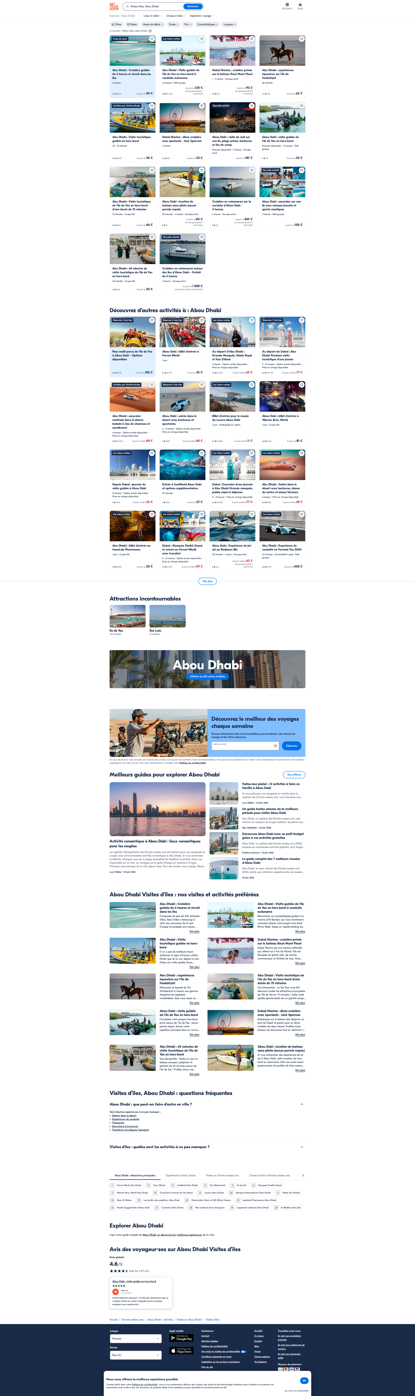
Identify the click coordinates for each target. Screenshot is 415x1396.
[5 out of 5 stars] (141, 1286)
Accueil (114, 1319)
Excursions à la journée (125, 1126)
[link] (133, 66)
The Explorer (260, 1362)
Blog (256, 1346)
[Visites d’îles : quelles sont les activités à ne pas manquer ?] (301, 1146)
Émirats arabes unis (132, 1319)
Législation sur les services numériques (220, 1362)
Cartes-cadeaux (262, 1356)
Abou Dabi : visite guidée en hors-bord (134, 1281)
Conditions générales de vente (216, 1356)
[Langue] (287, 4)
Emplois (258, 1341)
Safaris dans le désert (124, 1115)
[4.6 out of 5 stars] (119, 1271)
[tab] (135, 1175)
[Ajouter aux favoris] (152, 39)
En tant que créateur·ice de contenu (291, 1347)
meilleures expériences (189, 1235)
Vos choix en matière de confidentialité (221, 1351)
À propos (259, 1336)
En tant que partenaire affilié (289, 1356)
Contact (205, 1336)
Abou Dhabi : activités (160, 1319)
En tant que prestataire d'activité (289, 1338)
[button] (133, 66)
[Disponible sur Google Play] (181, 1338)
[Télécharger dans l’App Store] (181, 1351)
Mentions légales (209, 1341)
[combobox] (153, 6)
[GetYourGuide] (114, 6)
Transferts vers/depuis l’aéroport (130, 1130)
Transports (118, 1122)
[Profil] (300, 4)
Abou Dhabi (149, 1235)
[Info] (150, 31)
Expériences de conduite (125, 1119)
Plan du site (207, 1367)
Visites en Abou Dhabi (189, 1319)
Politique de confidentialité (193, 763)
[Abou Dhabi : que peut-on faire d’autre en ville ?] (301, 1104)
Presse (257, 1351)
